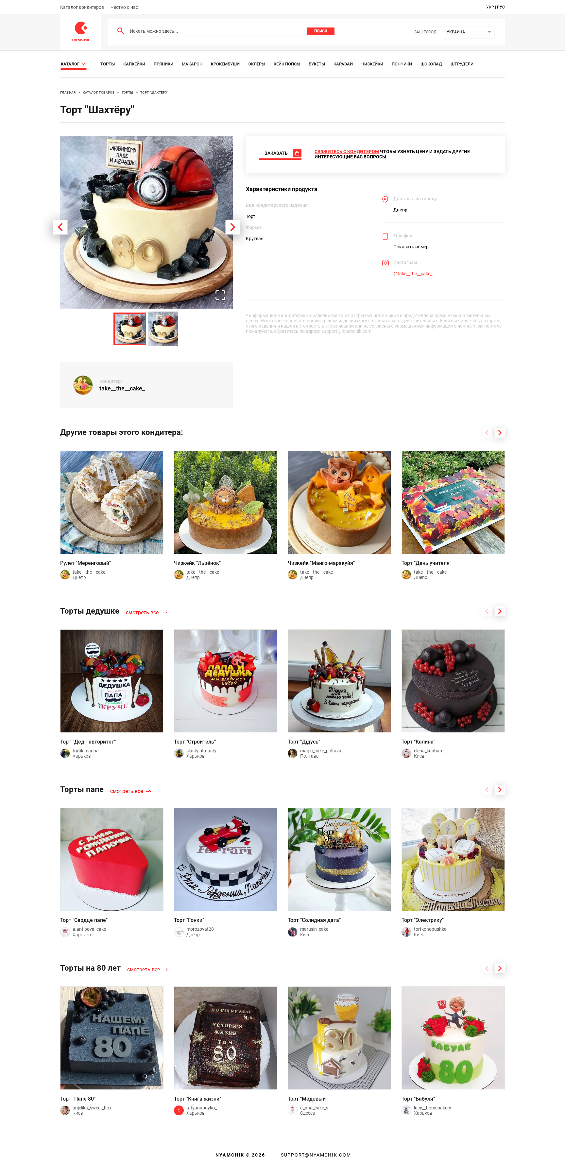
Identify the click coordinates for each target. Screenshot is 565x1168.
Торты (107, 64)
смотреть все (142, 613)
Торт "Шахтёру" (154, 92)
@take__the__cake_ (412, 273)
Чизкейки (372, 64)
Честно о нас (124, 7)
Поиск (320, 31)
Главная (68, 92)
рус (501, 7)
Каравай (343, 64)
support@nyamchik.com (315, 1155)
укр (490, 7)
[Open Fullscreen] (220, 296)
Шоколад (431, 64)
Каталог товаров (98, 92)
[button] (146, 222)
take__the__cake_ (122, 388)
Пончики (402, 64)
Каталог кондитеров (82, 7)
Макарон (192, 64)
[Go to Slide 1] (129, 329)
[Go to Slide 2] (163, 329)
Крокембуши (225, 64)
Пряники (163, 64)
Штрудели (462, 64)
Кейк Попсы (287, 64)
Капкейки (134, 64)
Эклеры (256, 64)
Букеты (317, 64)
